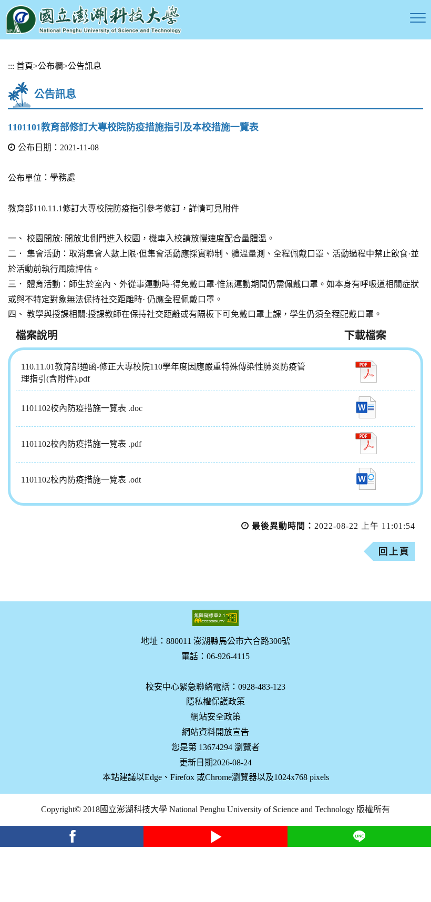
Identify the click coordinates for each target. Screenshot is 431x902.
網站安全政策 (215, 716)
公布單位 (25, 177)
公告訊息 (84, 66)
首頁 (24, 66)
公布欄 (50, 66)
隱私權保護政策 (215, 701)
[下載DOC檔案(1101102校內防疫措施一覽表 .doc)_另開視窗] (366, 407)
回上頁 (394, 551)
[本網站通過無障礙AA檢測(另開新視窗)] (215, 618)
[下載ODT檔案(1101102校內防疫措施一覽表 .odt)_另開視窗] (366, 479)
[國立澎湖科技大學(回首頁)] (93, 19)
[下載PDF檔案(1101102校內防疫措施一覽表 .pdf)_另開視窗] (366, 443)
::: (11, 66)
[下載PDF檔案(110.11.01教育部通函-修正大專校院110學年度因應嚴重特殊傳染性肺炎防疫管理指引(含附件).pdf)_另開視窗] (366, 372)
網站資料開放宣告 (215, 731)
